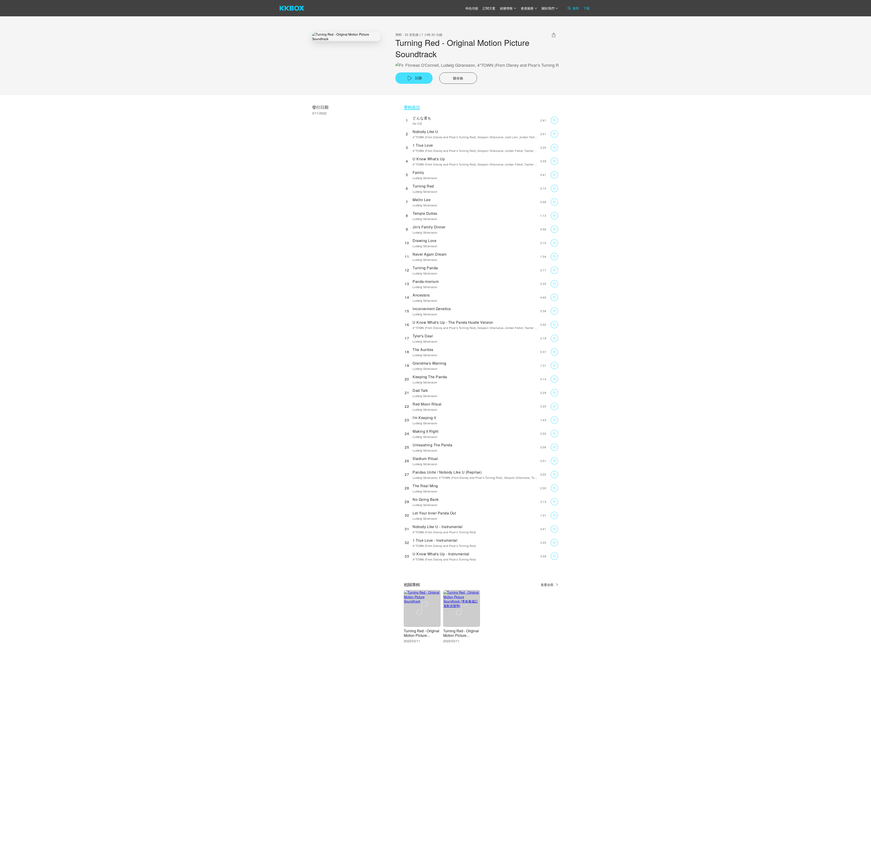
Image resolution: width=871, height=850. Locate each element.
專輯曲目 (412, 107)
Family (418, 172)
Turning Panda (425, 267)
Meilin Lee (422, 199)
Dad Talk (420, 390)
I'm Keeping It (424, 417)
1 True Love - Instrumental (435, 540)
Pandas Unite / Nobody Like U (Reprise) (447, 472)
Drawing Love (424, 240)
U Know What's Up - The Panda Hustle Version (453, 322)
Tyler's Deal (423, 336)
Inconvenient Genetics (432, 308)
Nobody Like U (425, 131)
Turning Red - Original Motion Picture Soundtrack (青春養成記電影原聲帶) (461, 637)
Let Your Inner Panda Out (434, 513)
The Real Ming (425, 485)
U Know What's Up (429, 158)
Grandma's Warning (429, 363)
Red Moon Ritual (427, 404)
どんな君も (422, 118)
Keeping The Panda (430, 376)
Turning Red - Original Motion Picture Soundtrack (421, 635)
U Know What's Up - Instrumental (441, 553)
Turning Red (423, 186)
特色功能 (471, 8)
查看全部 (547, 584)
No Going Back (426, 499)
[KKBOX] (291, 8)
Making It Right (425, 431)
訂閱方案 (489, 8)
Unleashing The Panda (432, 444)
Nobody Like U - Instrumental (437, 526)
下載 (586, 8)
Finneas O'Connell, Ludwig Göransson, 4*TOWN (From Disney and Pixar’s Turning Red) (485, 65)
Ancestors (421, 295)
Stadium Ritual (425, 458)
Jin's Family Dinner (429, 227)
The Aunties (423, 349)
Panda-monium (426, 281)
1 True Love (423, 145)
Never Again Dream (430, 254)
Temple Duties (425, 213)
